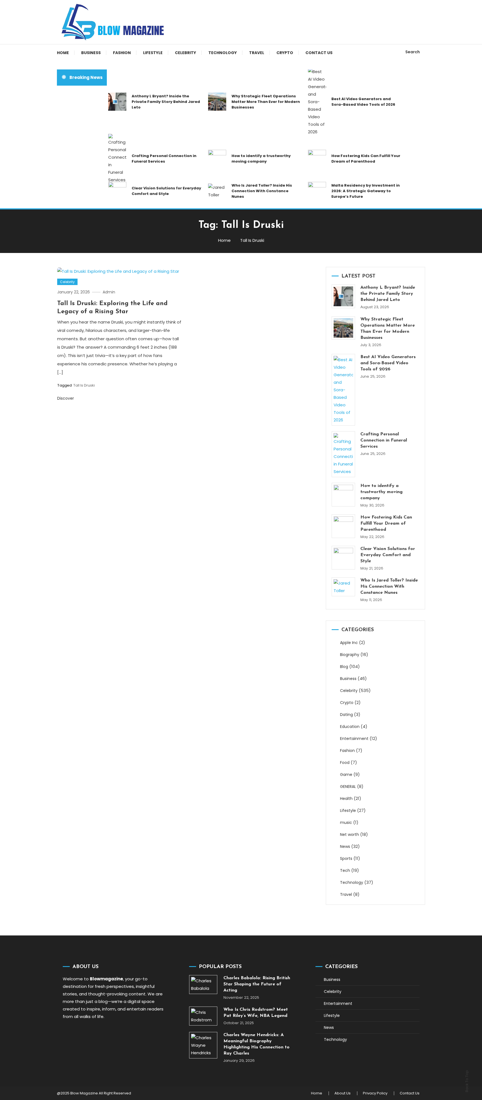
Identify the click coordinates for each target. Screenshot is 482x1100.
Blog (344, 666)
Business (91, 53)
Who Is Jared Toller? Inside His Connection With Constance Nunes (262, 191)
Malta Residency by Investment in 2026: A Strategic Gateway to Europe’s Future (365, 191)
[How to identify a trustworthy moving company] (343, 494)
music (346, 822)
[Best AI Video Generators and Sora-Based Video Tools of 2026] (343, 390)
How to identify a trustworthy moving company (261, 158)
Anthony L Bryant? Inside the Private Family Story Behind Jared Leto (166, 101)
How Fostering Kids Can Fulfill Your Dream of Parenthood (365, 158)
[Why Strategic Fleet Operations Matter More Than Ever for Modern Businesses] (343, 328)
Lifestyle (153, 53)
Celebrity (185, 53)
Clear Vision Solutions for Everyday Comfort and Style (166, 190)
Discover (66, 398)
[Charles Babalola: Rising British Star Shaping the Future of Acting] (203, 984)
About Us (342, 1093)
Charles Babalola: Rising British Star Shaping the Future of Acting (256, 984)
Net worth (349, 834)
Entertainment (354, 738)
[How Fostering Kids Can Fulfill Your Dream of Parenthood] (343, 526)
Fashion (122, 53)
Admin (109, 292)
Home (63, 53)
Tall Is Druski (84, 385)
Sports (346, 858)
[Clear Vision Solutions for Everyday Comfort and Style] (343, 558)
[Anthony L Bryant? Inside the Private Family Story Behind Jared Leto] (343, 296)
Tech (345, 870)
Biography (349, 654)
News (345, 846)
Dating (346, 714)
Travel (256, 53)
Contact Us (318, 53)
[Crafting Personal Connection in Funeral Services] (343, 454)
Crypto (284, 53)
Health (346, 798)
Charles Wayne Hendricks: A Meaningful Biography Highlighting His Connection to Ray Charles (256, 1044)
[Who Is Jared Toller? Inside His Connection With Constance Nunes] (343, 586)
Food (345, 762)
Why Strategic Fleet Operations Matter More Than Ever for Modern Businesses (266, 101)
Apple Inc (349, 642)
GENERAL (348, 786)
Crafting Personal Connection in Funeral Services (164, 158)
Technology (222, 53)
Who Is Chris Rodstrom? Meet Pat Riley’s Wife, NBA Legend (255, 1012)
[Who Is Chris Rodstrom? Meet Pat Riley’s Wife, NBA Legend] (203, 1016)
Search (412, 52)
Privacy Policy (375, 1093)
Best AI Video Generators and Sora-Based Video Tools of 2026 (363, 101)
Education (350, 726)
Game (346, 774)
